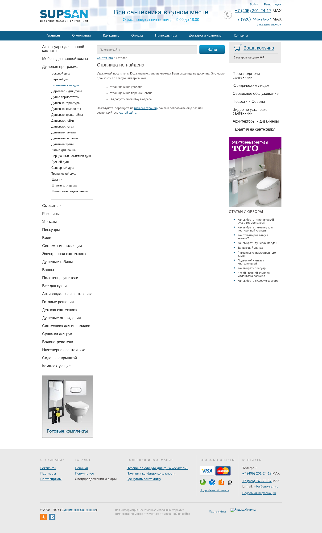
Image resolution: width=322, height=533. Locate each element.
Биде (46, 238)
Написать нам (166, 35)
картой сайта (127, 112)
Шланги (56, 179)
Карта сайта (217, 511)
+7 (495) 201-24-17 (253, 10)
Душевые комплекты (66, 109)
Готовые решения (58, 302)
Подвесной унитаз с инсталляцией (251, 262)
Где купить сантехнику (144, 479)
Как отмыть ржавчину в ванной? (253, 237)
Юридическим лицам (251, 85)
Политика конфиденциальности (151, 473)
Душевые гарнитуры (65, 103)
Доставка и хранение (205, 35)
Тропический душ (63, 173)
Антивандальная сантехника (67, 294)
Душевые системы (64, 138)
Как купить (111, 35)
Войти (254, 4)
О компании (81, 35)
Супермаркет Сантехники (79, 510)
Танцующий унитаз (250, 247)
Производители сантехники (246, 75)
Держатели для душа (66, 91)
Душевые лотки (62, 126)
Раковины (51, 214)
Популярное (84, 473)
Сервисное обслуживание (256, 93)
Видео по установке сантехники (250, 111)
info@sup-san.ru (266, 486)
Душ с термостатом (65, 97)
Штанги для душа (64, 185)
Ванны (48, 270)
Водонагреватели (57, 342)
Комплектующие (56, 366)
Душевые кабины (57, 262)
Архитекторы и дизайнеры (256, 121)
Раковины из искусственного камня (257, 254)
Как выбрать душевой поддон (257, 243)
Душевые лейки (62, 120)
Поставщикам (51, 479)
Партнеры (48, 473)
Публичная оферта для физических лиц (157, 468)
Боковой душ (60, 73)
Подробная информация (259, 493)
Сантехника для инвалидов (66, 326)
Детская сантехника (59, 310)
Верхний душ (60, 79)
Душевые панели (63, 132)
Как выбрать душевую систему (258, 280)
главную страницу (146, 108)
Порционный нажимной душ (71, 156)
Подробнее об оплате (214, 490)
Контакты (241, 35)
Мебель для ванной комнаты (67, 59)
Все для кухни (54, 286)
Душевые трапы (62, 144)
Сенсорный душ (62, 167)
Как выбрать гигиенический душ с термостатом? (256, 221)
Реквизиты (48, 468)
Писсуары (51, 230)
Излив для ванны (63, 150)
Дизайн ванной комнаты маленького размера (254, 274)
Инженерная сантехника (63, 350)
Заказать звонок (268, 24)
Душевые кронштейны (67, 114)
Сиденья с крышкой (59, 358)
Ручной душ (60, 162)
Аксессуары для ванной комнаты (63, 49)
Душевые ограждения (61, 318)
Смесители (52, 206)
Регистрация (272, 4)
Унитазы (49, 222)
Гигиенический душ (65, 85)
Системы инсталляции (62, 246)
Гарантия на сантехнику (254, 129)
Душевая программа (60, 67)
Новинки (81, 468)
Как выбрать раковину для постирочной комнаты (255, 229)
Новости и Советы (249, 101)
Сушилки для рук (57, 334)
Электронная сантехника (64, 254)
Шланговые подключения (69, 191)
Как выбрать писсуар (252, 268)
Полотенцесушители (60, 278)
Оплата (137, 35)
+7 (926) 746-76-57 (253, 19)
